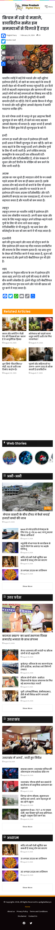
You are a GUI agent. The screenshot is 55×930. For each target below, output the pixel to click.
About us (11, 911)
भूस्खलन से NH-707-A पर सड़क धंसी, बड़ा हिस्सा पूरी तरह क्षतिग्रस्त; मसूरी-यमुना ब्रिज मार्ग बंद (36, 813)
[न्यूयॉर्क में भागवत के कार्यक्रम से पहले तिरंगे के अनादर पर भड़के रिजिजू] (10, 547)
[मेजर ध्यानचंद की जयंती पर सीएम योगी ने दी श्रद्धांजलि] (10, 654)
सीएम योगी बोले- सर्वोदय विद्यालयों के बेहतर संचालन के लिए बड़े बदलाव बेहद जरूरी (37, 680)
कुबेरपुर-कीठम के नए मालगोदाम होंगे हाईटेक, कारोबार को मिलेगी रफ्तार (36, 666)
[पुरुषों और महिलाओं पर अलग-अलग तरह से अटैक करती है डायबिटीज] (41, 354)
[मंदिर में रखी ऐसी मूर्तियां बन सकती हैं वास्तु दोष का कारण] (10, 561)
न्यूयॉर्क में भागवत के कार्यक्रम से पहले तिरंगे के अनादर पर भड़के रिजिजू (35, 546)
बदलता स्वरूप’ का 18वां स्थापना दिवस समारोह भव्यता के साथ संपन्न (24, 637)
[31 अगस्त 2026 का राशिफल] (10, 574)
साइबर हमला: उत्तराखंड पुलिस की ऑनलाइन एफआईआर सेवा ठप (36, 770)
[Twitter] (3, 41)
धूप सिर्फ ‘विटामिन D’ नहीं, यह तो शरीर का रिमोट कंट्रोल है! (12, 366)
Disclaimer (22, 916)
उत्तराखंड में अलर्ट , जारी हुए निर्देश (22, 758)
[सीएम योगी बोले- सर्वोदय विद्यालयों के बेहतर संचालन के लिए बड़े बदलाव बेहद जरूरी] (10, 681)
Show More (27, 586)
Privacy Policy (22, 911)
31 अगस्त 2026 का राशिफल (34, 570)
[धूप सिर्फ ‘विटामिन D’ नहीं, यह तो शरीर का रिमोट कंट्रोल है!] (14, 354)
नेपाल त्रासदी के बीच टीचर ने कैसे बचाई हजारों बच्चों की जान (25, 516)
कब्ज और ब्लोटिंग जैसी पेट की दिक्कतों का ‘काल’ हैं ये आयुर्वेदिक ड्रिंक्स (14, 336)
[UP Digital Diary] (27, 7)
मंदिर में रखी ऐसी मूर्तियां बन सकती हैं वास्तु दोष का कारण (34, 559)
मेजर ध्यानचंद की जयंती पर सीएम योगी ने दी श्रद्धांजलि (36, 652)
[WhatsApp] (3, 47)
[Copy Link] (3, 58)
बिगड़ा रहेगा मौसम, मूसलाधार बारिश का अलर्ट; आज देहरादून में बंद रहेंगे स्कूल (36, 799)
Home (27, 906)
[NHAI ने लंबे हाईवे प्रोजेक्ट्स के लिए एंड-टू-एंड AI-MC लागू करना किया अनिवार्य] (10, 533)
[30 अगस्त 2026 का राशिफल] (10, 876)
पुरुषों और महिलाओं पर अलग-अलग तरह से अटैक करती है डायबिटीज (41, 366)
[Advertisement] (27, 408)
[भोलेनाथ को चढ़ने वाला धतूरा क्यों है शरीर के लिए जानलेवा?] (41, 324)
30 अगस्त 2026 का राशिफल (34, 871)
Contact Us (32, 916)
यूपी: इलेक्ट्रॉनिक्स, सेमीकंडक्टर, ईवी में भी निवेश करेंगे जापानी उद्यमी (36, 694)
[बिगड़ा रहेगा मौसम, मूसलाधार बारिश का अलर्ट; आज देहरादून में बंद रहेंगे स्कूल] (10, 800)
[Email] (3, 52)
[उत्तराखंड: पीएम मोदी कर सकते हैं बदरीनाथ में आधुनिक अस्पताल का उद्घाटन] (10, 786)
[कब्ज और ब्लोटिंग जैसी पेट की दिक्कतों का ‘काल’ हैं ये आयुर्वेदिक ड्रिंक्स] (14, 324)
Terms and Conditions (39, 911)
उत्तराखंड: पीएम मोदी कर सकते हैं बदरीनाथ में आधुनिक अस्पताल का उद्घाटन (36, 785)
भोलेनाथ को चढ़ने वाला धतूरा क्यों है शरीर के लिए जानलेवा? (40, 336)
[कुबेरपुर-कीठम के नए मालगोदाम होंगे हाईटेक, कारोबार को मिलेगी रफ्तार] (10, 668)
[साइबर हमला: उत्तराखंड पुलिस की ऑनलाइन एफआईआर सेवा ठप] (10, 773)
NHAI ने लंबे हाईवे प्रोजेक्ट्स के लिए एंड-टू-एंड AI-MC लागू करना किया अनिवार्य (37, 532)
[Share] (3, 64)
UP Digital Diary (10, 35)
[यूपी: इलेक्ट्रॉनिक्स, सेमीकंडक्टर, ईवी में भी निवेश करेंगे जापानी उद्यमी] (10, 695)
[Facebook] (3, 36)
